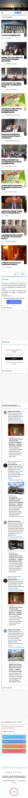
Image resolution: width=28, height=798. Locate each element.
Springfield (8, 38)
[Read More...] (3, 38)
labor (7, 215)
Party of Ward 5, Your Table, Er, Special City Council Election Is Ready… (11, 85)
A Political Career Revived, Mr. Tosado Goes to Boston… (11, 264)
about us (10, 295)
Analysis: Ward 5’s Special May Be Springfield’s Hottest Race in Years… (11, 187)
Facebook (5, 741)
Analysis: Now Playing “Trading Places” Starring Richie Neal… (11, 212)
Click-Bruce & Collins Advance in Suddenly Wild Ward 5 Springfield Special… (11, 110)
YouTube (5, 750)
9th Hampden (9, 267)
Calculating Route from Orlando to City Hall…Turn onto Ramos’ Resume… (12, 237)
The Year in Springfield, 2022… (11, 35)
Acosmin (14, 782)
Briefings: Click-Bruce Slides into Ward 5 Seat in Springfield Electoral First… (12, 59)
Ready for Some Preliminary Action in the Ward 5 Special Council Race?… (10, 136)
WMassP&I (14, 772)
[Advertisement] (14, 325)
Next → (23, 274)
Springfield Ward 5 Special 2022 (13, 140)
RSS (4, 746)
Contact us (15, 362)
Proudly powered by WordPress (9, 780)
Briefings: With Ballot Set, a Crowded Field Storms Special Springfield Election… (11, 161)
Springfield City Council (11, 63)
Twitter (5, 736)
